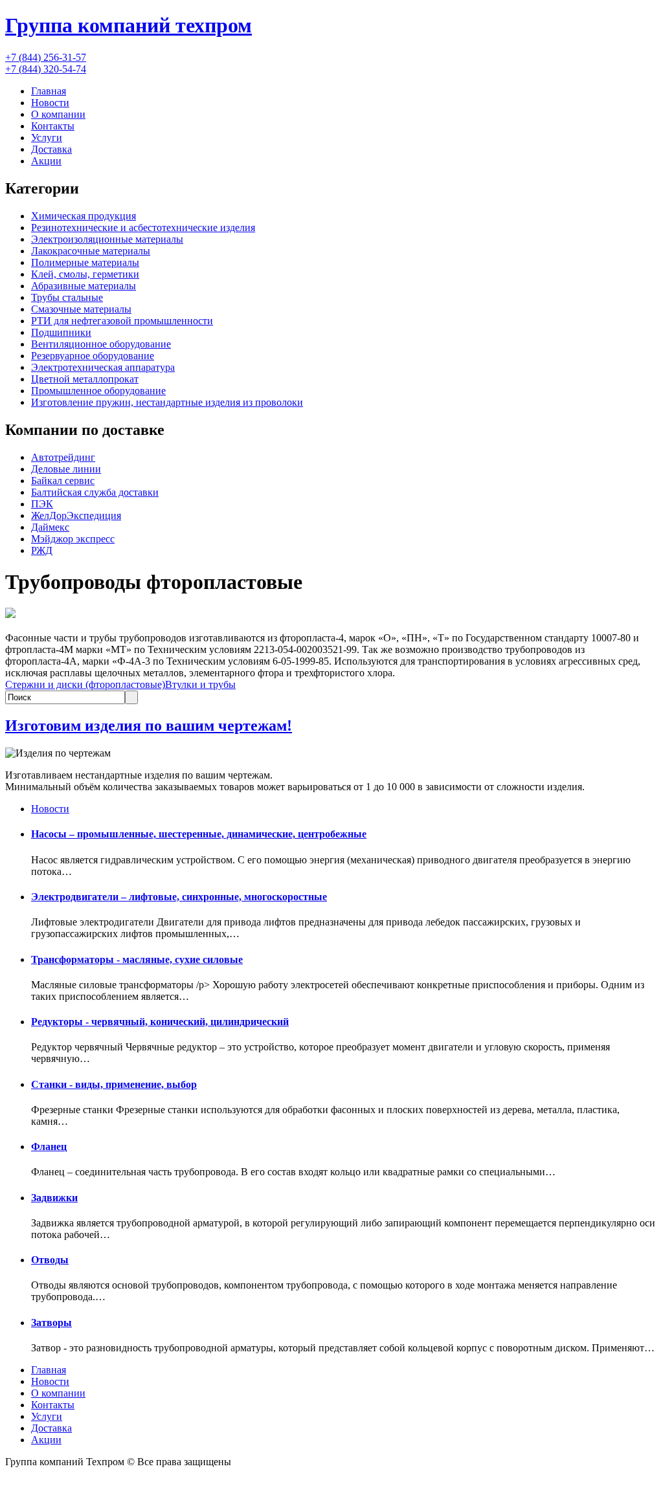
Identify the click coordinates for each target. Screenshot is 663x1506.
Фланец (49, 1146)
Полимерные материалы (85, 262)
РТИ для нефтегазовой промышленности (122, 320)
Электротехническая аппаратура (103, 367)
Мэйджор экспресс (73, 538)
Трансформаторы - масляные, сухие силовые (137, 959)
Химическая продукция (83, 215)
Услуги (46, 137)
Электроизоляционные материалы (107, 239)
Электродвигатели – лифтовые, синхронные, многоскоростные (179, 896)
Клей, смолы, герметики (85, 274)
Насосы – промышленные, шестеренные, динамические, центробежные (198, 833)
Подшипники (61, 332)
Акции (46, 160)
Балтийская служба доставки (95, 492)
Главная (48, 90)
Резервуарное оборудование (92, 355)
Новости (50, 102)
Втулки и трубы (200, 684)
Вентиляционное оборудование (101, 343)
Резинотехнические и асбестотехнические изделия (143, 227)
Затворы (51, 1322)
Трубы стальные (67, 297)
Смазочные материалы (81, 309)
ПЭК (42, 503)
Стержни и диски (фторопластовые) (85, 684)
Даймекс (50, 527)
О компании (58, 114)
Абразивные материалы (83, 285)
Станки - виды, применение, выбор (114, 1084)
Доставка (51, 149)
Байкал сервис (63, 480)
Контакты (52, 125)
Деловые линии (66, 468)
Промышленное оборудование (98, 390)
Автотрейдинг (63, 457)
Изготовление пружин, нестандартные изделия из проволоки (167, 402)
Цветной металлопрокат (85, 378)
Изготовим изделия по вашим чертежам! (148, 725)
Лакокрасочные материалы (90, 250)
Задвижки (54, 1197)
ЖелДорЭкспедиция (76, 515)
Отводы (50, 1259)
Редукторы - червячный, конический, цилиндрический (160, 1021)
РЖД (41, 550)
